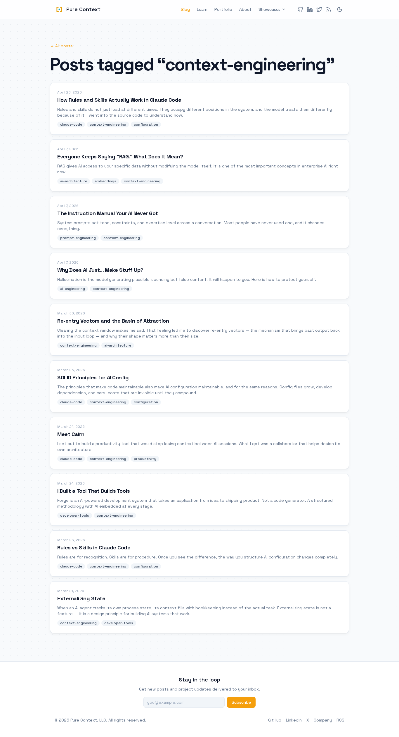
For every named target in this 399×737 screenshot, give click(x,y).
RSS (340, 720)
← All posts (61, 46)
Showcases (269, 9)
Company (323, 720)
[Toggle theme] (339, 9)
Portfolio (223, 9)
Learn (202, 9)
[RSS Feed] (329, 9)
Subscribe (241, 702)
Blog (185, 9)
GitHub (274, 720)
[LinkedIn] (310, 9)
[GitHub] (300, 9)
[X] (319, 9)
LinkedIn (294, 720)
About (245, 9)
